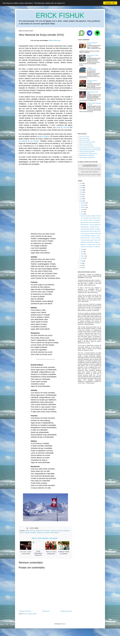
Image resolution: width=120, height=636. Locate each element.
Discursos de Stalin (84, 138)
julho (82, 211)
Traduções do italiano (30, 532)
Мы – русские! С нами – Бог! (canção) (90, 220)
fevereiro (83, 256)
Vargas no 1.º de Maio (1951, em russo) (91, 244)
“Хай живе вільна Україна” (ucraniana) (90, 229)
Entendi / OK (110, 3)
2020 (81, 196)
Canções (37, 530)
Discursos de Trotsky (84, 140)
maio (82, 249)
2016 (81, 263)
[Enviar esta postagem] (27, 528)
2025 (81, 185)
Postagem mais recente (25, 611)
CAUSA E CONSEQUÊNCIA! (91, 68)
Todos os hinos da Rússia (85, 144)
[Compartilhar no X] (34, 528)
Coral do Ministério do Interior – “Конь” (90, 235)
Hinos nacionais (45, 530)
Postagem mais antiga (66, 611)
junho (82, 214)
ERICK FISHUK (60, 15)
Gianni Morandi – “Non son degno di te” (91, 224)
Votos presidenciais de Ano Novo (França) (90, 148)
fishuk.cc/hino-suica (55, 40)
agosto (82, 209)
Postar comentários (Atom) (30, 613)
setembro (83, 207)
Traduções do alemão (56, 530)
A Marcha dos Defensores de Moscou (90, 242)
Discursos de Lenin (84, 136)
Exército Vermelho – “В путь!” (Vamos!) (90, 237)
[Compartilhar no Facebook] (36, 528)
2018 (81, 201)
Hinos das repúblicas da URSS (87, 142)
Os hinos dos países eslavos (86, 146)
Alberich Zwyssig (30, 530)
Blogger (64, 624)
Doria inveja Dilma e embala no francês (91, 216)
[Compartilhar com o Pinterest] (38, 528)
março (82, 253)
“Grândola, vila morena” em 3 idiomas (90, 246)
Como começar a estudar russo (87, 157)
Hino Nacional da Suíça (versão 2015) (90, 231)
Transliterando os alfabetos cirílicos (88, 153)
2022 (81, 192)
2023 (81, 190)
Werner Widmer (55, 532)
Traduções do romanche (43, 532)
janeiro (82, 258)
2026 (81, 183)
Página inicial (45, 611)
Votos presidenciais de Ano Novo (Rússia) (90, 149)
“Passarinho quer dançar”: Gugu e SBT (90, 240)
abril (82, 251)
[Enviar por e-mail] (30, 528)
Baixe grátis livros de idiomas (86, 155)
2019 (81, 198)
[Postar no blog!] (32, 528)
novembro (83, 203)
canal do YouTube (63, 127)
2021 (81, 194)
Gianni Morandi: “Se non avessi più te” (90, 222)
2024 (81, 187)
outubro (83, 205)
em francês (34, 141)
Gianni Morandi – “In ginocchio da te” (90, 227)
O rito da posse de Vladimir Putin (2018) (91, 233)
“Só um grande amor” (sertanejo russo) (90, 218)
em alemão (23, 141)
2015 (81, 265)
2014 (81, 267)
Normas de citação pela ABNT (86, 151)
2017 (81, 261)
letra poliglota (44, 136)
